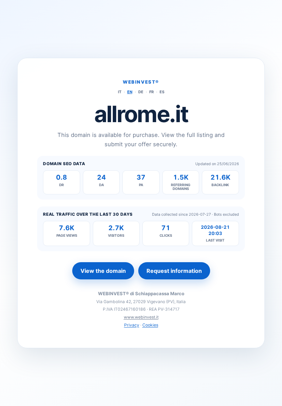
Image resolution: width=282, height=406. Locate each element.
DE (140, 91)
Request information (174, 270)
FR (151, 91)
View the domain (103, 270)
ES (162, 91)
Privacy (131, 325)
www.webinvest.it (141, 317)
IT (119, 91)
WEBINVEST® (141, 82)
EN (129, 91)
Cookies (150, 325)
